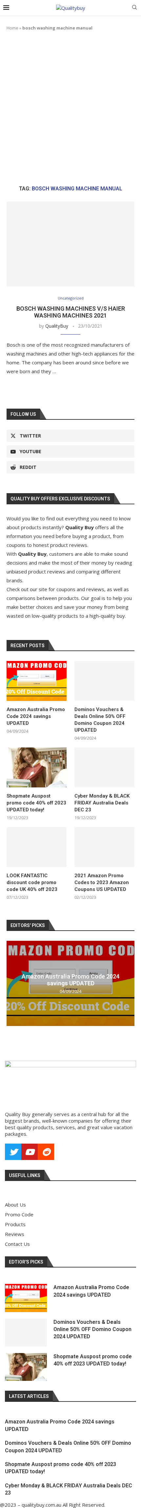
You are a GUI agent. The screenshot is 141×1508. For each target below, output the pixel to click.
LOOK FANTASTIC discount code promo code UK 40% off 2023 (32, 882)
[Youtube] (29, 1152)
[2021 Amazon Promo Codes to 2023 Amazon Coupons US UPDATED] (104, 847)
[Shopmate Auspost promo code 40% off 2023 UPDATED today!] (37, 767)
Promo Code (19, 1214)
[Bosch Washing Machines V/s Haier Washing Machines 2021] (70, 244)
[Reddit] (46, 1152)
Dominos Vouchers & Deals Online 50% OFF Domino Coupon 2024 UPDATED (100, 719)
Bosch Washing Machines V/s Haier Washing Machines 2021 (70, 312)
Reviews (14, 1234)
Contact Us (17, 1244)
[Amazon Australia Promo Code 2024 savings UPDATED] (37, 681)
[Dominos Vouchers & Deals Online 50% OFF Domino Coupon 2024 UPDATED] (104, 681)
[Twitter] (13, 1152)
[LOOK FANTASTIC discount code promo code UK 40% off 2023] (37, 847)
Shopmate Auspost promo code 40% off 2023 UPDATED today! (36, 803)
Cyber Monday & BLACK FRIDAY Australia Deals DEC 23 (102, 803)
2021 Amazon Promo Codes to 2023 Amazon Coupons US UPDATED (101, 882)
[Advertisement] (70, 108)
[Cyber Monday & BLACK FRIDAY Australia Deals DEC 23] (104, 767)
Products (15, 1224)
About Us (15, 1204)
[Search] (134, 8)
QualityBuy (56, 326)
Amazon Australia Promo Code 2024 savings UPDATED (36, 716)
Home (12, 28)
